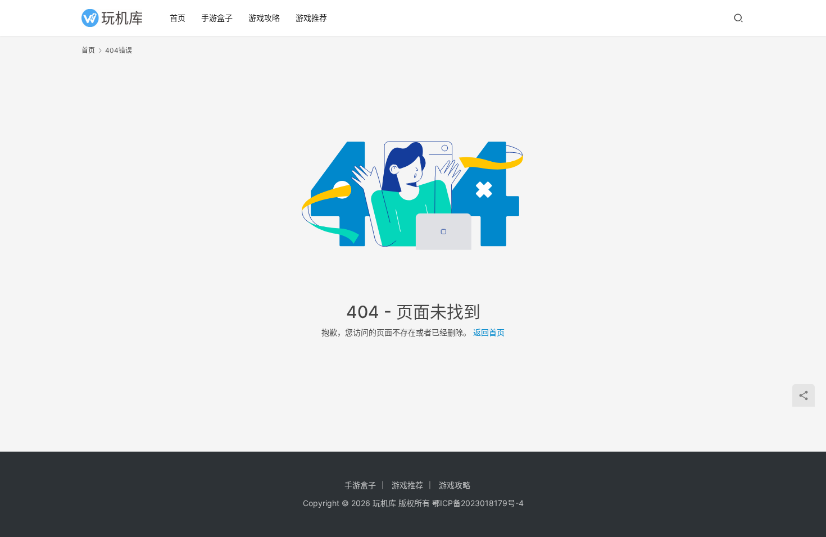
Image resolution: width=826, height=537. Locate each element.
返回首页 (489, 332)
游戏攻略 (264, 17)
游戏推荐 (311, 17)
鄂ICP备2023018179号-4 (478, 503)
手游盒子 (217, 17)
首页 (177, 17)
